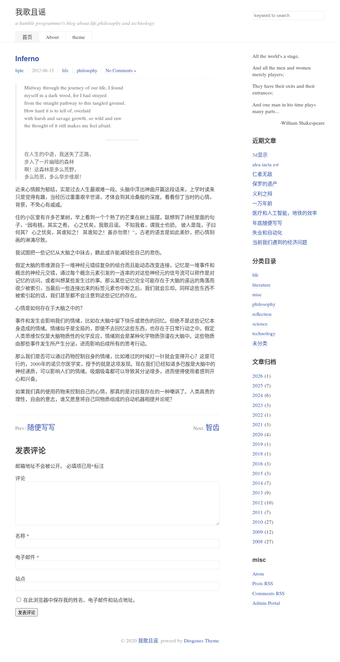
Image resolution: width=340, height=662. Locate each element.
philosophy (87, 70)
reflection (262, 314)
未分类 (259, 343)
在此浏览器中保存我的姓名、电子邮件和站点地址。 (80, 599)
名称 (22, 535)
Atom (258, 573)
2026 (257, 375)
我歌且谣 (30, 12)
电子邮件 (27, 557)
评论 (20, 478)
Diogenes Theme (201, 640)
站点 (20, 578)
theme (78, 37)
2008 (257, 541)
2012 (257, 502)
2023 (257, 405)
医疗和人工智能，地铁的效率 (284, 212)
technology (264, 333)
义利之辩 (262, 193)
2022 (257, 414)
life (65, 70)
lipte (19, 70)
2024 (257, 395)
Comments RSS (268, 593)
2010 (257, 521)
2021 (257, 424)
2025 (257, 385)
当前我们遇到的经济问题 (279, 242)
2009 (257, 531)
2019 (257, 444)
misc (257, 294)
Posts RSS (262, 583)
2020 (257, 434)
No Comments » (121, 70)
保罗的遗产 (264, 183)
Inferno (27, 58)
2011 (257, 512)
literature (261, 284)
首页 (27, 37)
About (52, 37)
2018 (257, 453)
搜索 (319, 16)
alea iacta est (265, 164)
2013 (257, 492)
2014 (257, 482)
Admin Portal (266, 602)
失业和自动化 (267, 232)
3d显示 (260, 154)
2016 (257, 463)
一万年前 (262, 203)
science (260, 323)
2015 (257, 473)
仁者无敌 (262, 174)
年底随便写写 (267, 222)
